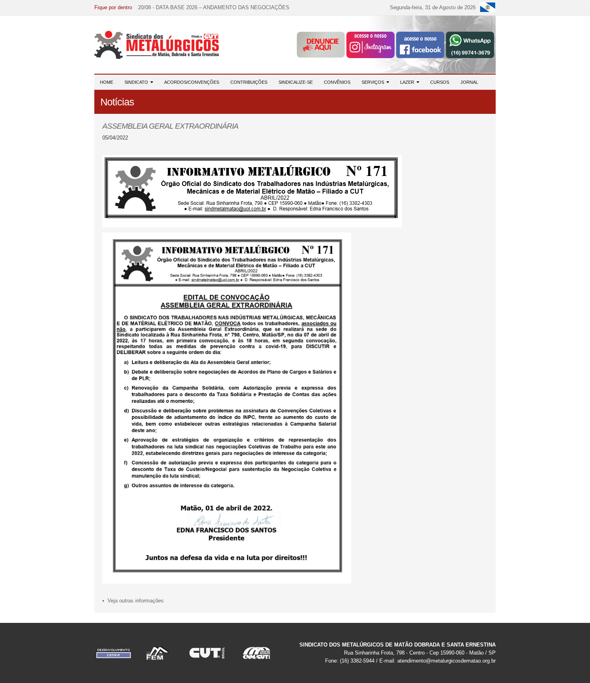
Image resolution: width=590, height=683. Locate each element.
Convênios (337, 82)
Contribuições (248, 82)
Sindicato (137, 82)
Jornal (469, 82)
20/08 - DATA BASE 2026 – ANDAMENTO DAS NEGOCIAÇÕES (213, 7)
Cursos (439, 82)
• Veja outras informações (133, 601)
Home (106, 82)
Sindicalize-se (296, 82)
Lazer (408, 82)
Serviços (374, 82)
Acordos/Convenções (191, 82)
